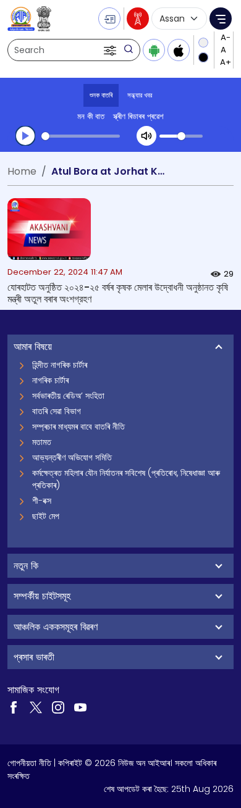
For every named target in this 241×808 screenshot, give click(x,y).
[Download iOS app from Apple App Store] (178, 50)
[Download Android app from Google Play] (154, 50)
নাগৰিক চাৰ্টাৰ (50, 380)
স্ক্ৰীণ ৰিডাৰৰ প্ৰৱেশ (138, 116)
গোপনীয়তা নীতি (29, 763)
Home (21, 171)
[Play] (25, 136)
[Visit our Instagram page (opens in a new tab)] (58, 707)
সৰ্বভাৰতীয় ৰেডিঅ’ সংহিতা (68, 395)
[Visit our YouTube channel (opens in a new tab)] (80, 707)
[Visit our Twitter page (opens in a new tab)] (36, 707)
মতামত (41, 442)
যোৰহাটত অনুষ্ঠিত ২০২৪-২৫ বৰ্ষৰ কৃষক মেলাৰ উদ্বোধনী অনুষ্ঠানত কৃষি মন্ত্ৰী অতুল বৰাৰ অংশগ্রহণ (117, 293)
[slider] (80, 136)
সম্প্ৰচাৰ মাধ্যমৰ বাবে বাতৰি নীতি (78, 426)
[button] (111, 50)
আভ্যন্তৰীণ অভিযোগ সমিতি (72, 457)
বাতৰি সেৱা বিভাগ (56, 411)
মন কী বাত (90, 116)
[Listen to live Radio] (138, 18)
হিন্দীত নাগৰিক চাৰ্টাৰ (59, 365)
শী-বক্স (41, 500)
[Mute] (146, 136)
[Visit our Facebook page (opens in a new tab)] (13, 707)
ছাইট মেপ (45, 516)
